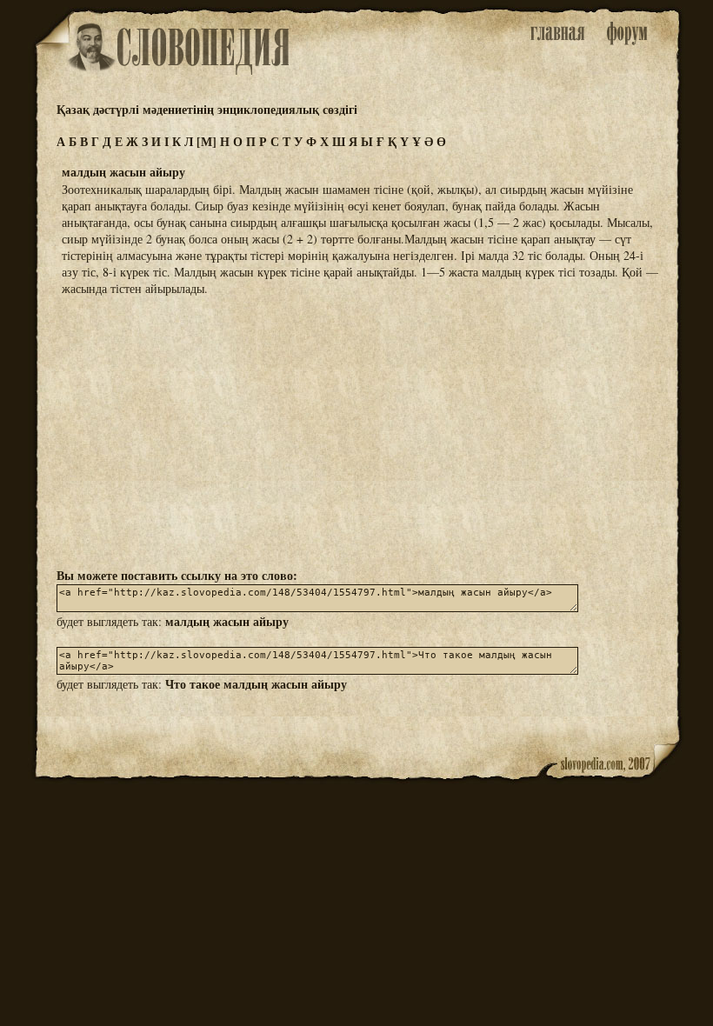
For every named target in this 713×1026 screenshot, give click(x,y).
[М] (207, 141)
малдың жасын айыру (227, 621)
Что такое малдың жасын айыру (256, 684)
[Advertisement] (356, 430)
